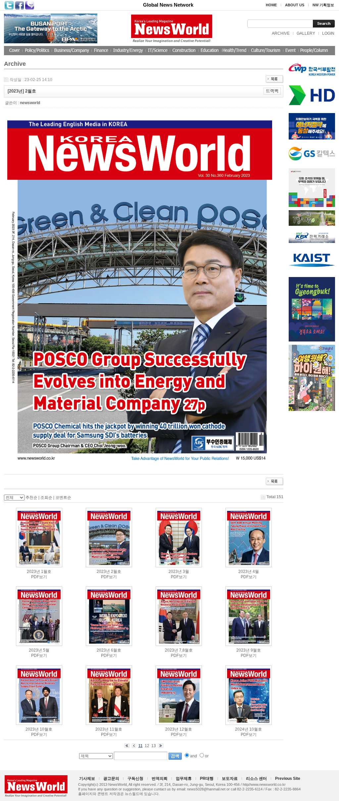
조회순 (46, 497)
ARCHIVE (281, 33)
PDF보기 (39, 577)
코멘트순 (63, 497)
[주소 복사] (272, 91)
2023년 (33, 571)
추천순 (31, 497)
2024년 (241, 729)
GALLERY (306, 33)
